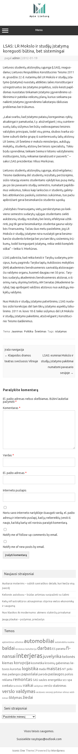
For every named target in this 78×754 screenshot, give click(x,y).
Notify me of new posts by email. (24, 546)
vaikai (28, 685)
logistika (30, 668)
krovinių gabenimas (57, 663)
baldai (8, 648)
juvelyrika (52, 656)
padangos (14, 674)
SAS (35, 680)
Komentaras (11, 408)
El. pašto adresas (15, 473)
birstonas (20, 649)
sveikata (7, 685)
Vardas (8, 455)
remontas (22, 679)
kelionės (68, 657)
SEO (64, 680)
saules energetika (50, 680)
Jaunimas (17, 331)
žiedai (28, 697)
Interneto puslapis (14, 490)
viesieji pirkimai (54, 692)
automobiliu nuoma (64, 642)
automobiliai (39, 641)
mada (42, 669)
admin (16, 58)
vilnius (66, 692)
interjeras (29, 655)
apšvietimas (8, 642)
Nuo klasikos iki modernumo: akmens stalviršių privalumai (36, 612)
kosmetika (37, 663)
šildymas (15, 697)
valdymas (38, 686)
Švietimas (40, 331)
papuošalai (29, 674)
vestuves (40, 692)
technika (17, 686)
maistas (54, 668)
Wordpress (58, 750)
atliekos (19, 642)
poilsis (69, 674)
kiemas (7, 663)
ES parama (59, 648)
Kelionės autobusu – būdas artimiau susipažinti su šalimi (35, 594)
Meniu (39, 30)
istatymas (61, 331)
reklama (7, 680)
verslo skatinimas (55, 685)
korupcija (22, 662)
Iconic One (18, 750)
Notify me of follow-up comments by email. (30, 534)
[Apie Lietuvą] (39, 17)
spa (69, 680)
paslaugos (56, 674)
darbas (44, 648)
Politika (28, 331)
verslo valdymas (18, 691)
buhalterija (31, 649)
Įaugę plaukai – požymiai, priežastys (23, 619)
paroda (43, 674)
